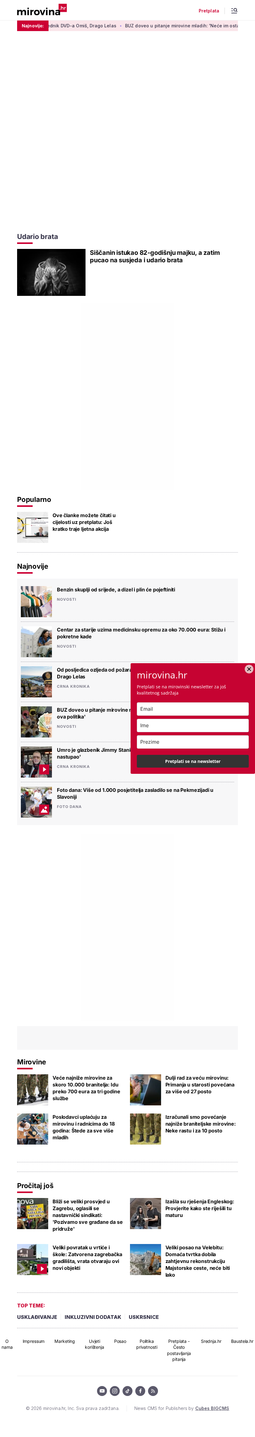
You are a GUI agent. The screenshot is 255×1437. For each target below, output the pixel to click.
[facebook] (140, 1391)
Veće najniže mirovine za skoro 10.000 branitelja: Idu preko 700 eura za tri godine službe (86, 1088)
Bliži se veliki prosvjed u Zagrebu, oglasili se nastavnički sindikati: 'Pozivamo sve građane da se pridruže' (88, 1215)
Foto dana (69, 807)
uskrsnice (144, 1317)
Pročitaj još (35, 1186)
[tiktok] (127, 1391)
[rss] (153, 1391)
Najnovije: (33, 25)
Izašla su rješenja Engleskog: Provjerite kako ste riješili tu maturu (199, 1208)
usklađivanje (37, 1317)
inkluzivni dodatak (93, 1317)
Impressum (34, 1341)
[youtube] (102, 1391)
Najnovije (32, 566)
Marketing (64, 1341)
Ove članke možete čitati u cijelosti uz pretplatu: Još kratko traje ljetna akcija (84, 522)
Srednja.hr (211, 1341)
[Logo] (42, 10)
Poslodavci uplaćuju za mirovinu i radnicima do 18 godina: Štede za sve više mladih (84, 1127)
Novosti (66, 599)
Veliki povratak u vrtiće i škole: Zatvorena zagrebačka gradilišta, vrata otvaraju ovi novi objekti (87, 1257)
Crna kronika (73, 686)
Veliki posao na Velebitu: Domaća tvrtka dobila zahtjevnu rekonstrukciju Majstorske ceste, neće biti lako (197, 1261)
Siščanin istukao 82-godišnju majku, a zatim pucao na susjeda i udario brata (155, 256)
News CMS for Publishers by (181, 1408)
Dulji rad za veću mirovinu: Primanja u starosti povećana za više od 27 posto (200, 1085)
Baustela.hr (242, 1341)
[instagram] (115, 1391)
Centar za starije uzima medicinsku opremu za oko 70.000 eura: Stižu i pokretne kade (141, 633)
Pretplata (209, 10)
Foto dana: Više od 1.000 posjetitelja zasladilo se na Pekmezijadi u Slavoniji (135, 793)
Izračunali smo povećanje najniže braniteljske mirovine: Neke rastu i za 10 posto (200, 1124)
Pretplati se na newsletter (192, 761)
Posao (120, 1341)
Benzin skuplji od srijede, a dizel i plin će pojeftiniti (116, 589)
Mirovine (31, 1062)
